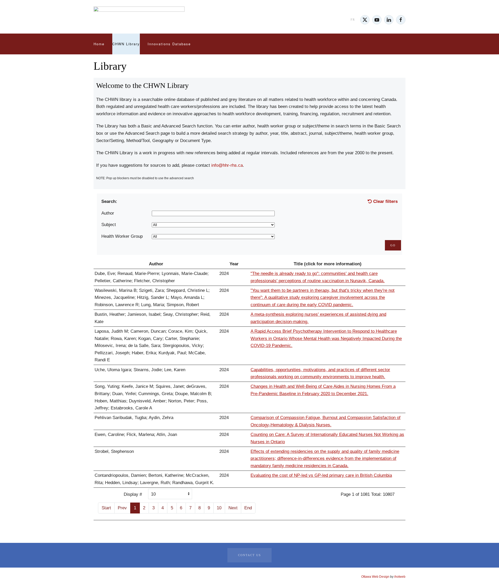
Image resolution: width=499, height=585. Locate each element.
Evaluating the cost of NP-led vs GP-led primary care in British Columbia (321, 475)
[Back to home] (139, 20)
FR (353, 19)
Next (233, 507)
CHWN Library (126, 43)
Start (106, 507)
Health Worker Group (122, 236)
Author (107, 213)
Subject (108, 224)
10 (219, 507)
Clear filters (385, 201)
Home (99, 43)
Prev (122, 507)
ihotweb (399, 576)
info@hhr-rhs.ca (227, 165)
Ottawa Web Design (375, 576)
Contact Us (249, 555)
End (248, 507)
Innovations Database (169, 43)
